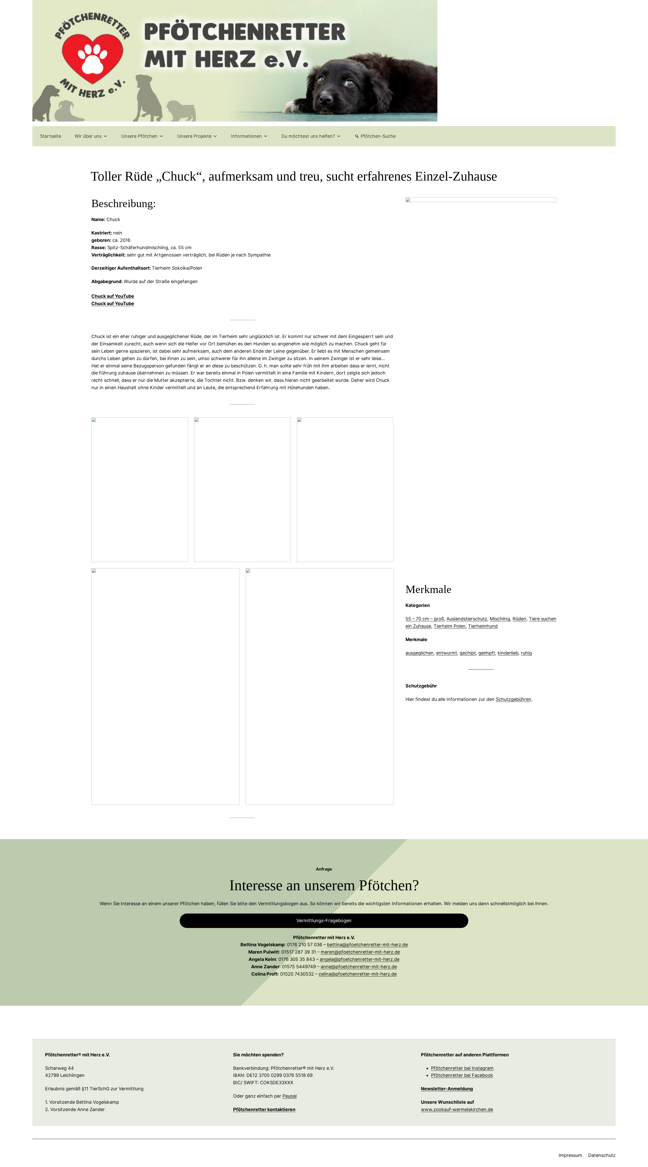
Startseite (50, 136)
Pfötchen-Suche (378, 136)
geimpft (486, 653)
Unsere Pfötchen (139, 136)
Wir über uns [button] (88, 136)
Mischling (500, 618)
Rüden (519, 618)
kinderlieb (508, 653)
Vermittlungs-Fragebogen (324, 920)
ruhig (526, 653)
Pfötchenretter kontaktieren (264, 1109)
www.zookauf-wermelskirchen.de (457, 1109)
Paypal (289, 1096)
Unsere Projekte (194, 136)
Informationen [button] (246, 136)
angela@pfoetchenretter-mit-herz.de (359, 959)
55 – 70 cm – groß (425, 618)
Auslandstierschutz (467, 618)
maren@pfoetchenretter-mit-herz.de (360, 952)
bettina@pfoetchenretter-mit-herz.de (367, 944)
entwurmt (446, 653)
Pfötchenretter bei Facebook (462, 1075)
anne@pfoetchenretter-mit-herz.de (359, 966)
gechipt (468, 653)
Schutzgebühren (513, 699)
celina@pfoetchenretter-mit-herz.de (358, 974)
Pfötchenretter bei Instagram (462, 1068)
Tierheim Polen (449, 626)
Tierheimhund (483, 626)
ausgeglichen (420, 653)
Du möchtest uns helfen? (308, 136)
